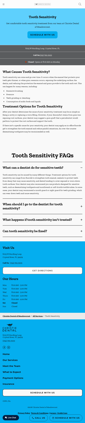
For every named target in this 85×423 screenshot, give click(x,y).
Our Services (10, 360)
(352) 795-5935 (46, 55)
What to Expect (12, 372)
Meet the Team (11, 366)
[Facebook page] (4, 347)
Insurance (8, 384)
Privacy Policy (24, 413)
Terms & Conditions (39, 413)
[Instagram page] (8, 347)
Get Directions (42, 270)
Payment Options (13, 378)
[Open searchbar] (79, 4)
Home (6, 354)
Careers (52, 413)
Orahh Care (62, 413)
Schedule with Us (42, 35)
